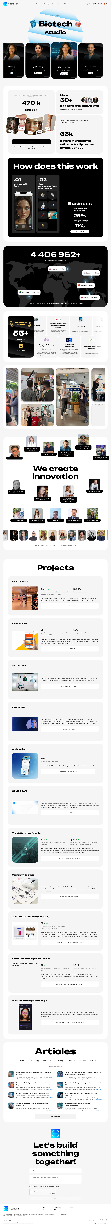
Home (38, 4)
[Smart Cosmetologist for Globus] (25, 975)
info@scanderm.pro (102, 1219)
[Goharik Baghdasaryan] (98, 535)
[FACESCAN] (25, 724)
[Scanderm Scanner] (25, 891)
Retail (52, 1061)
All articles (55, 1117)
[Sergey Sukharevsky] (79, 535)
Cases (54, 4)
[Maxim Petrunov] (88, 535)
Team (59, 4)
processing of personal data (50, 1186)
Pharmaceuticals (55, 1067)
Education (82, 1061)
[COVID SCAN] (25, 808)
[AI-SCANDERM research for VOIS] (25, 933)
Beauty (60, 1061)
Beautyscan (71, 1061)
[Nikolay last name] (69, 535)
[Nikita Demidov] (20, 535)
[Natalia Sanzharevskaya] (30, 535)
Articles (66, 4)
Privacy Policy (7, 1220)
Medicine (23, 1061)
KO (101, 4)
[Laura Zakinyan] (50, 535)
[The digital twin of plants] (25, 850)
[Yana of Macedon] (59, 535)
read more (50, 1079)
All (16, 1061)
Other (45, 1061)
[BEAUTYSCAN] (25, 598)
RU (89, 4)
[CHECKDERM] (25, 640)
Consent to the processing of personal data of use (18, 1223)
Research (93, 1061)
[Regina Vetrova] (40, 535)
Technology (45, 4)
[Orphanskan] (25, 766)
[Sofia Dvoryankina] (11, 535)
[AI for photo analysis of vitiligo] (25, 1017)
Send (55, 1198)
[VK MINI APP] (25, 682)
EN (95, 4)
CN (107, 4)
